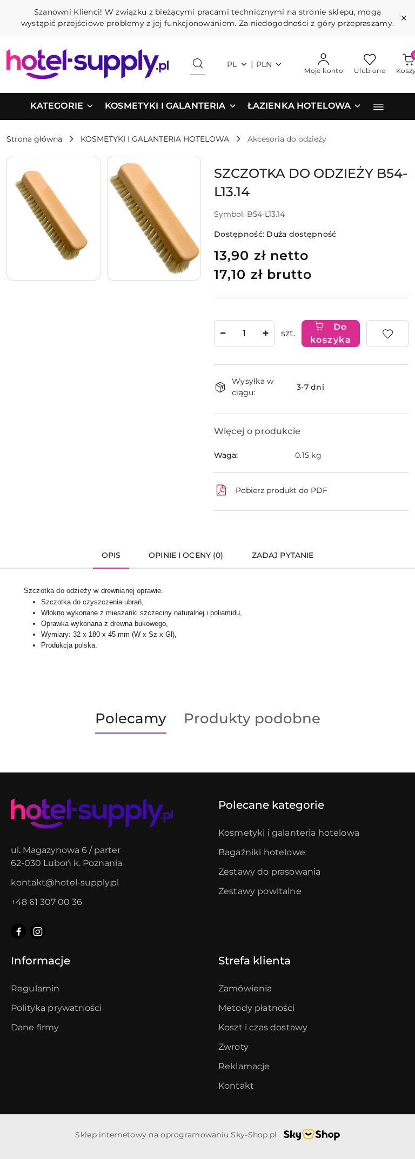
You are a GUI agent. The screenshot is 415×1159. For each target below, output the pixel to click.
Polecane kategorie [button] (271, 804)
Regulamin (35, 988)
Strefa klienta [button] (254, 960)
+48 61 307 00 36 (46, 902)
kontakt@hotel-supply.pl (65, 882)
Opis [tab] (111, 555)
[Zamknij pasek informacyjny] (404, 18)
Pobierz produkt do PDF (281, 490)
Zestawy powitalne (260, 891)
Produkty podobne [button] (252, 718)
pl (232, 64)
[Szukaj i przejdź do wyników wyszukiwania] (197, 64)
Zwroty (233, 1047)
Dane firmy (35, 1027)
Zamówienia (245, 988)
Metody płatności (256, 1008)
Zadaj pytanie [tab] (283, 555)
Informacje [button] (40, 960)
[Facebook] (18, 931)
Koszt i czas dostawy (262, 1027)
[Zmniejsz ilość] (223, 334)
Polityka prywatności (56, 1008)
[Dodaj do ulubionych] (387, 333)
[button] (62, 106)
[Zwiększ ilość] (266, 334)
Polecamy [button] (130, 718)
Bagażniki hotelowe (261, 852)
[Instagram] (37, 931)
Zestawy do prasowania (269, 872)
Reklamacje (244, 1066)
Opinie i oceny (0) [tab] (186, 555)
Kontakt (236, 1086)
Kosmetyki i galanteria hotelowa (288, 833)
